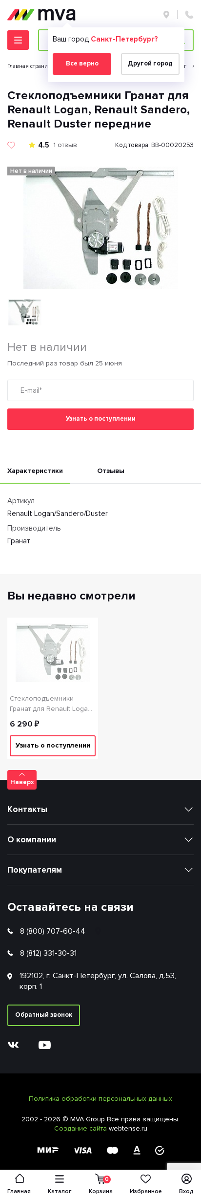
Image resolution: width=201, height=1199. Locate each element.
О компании (31, 840)
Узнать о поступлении (101, 419)
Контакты (27, 809)
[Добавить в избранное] (11, 145)
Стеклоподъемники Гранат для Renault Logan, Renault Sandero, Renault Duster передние (51, 704)
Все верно (82, 63)
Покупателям (34, 870)
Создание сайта (81, 1128)
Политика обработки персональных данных (100, 1098)
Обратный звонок (43, 1015)
